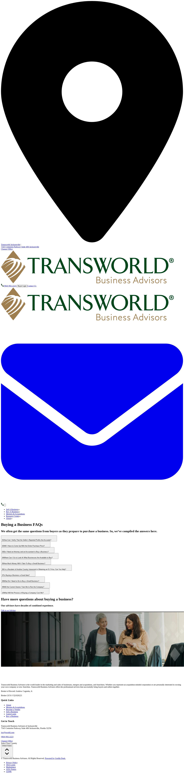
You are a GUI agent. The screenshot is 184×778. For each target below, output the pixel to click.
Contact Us (31, 286)
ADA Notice (11, 769)
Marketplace (11, 767)
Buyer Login (22, 286)
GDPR (9, 772)
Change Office (7, 249)
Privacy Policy (12, 763)
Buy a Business (12, 716)
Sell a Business (12, 712)
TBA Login (10, 765)
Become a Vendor (13, 709)
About (8, 705)
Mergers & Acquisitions (15, 707)
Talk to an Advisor (8, 610)
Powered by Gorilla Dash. (55, 758)
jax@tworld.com (7, 732)
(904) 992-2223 (7, 737)
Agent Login (11, 714)
